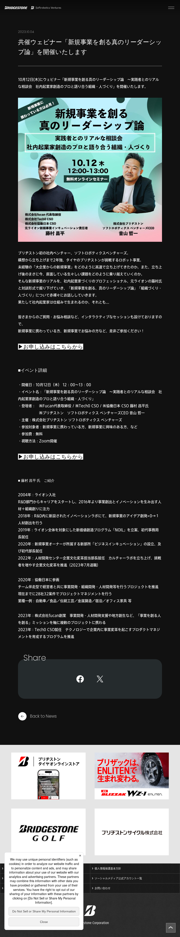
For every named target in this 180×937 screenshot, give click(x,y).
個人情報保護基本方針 (108, 868)
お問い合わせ (102, 888)
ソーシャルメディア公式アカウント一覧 (118, 878)
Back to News (43, 716)
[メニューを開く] (171, 7)
